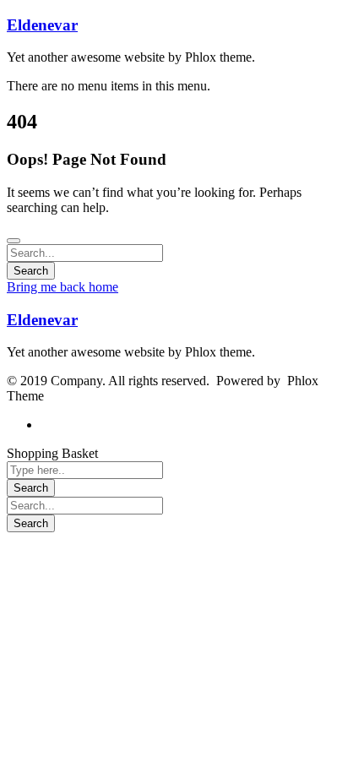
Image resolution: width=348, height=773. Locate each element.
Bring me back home (62, 287)
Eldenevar (42, 25)
